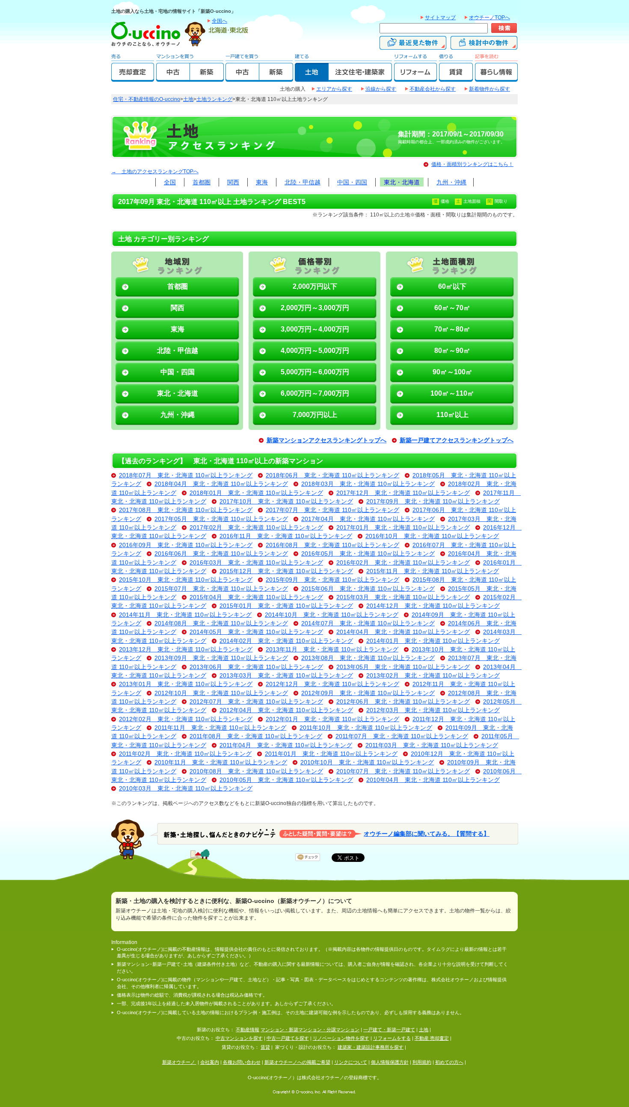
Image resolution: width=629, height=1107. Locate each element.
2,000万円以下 (315, 286)
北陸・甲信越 (302, 182)
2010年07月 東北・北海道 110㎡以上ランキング (403, 771)
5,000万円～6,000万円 (315, 372)
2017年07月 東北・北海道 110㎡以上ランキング (332, 510)
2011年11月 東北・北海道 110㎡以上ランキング (220, 728)
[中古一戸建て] (242, 78)
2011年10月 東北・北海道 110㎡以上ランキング (366, 728)
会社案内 (209, 1062)
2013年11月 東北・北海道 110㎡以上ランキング (332, 649)
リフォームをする (392, 1038)
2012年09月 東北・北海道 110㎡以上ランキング (368, 693)
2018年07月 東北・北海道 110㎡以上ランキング (185, 475)
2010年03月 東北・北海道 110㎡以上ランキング (185, 788)
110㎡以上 (452, 414)
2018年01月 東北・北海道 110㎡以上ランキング (256, 493)
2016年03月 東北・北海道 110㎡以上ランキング (256, 562)
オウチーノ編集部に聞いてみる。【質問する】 (427, 833)
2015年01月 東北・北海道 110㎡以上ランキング (286, 606)
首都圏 (202, 182)
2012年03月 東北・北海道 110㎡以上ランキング (433, 710)
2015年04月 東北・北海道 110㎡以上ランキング (256, 597)
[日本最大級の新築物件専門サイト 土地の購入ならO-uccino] (147, 46)
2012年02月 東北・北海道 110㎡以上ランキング (185, 719)
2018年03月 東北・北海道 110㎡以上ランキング (368, 484)
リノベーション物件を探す (341, 1038)
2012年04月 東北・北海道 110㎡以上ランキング (286, 710)
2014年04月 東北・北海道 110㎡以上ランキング (403, 632)
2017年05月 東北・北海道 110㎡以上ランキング (221, 519)
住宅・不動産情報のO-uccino (146, 99)
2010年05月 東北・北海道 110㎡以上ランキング (286, 780)
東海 (262, 182)
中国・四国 (352, 182)
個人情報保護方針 (390, 1062)
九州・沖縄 (451, 182)
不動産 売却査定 (432, 1038)
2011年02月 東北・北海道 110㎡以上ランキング (185, 754)
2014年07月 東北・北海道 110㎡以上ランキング (368, 623)
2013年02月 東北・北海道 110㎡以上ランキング (433, 675)
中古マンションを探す (239, 1038)
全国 (170, 182)
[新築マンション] (207, 78)
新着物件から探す (489, 89)
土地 (188, 99)
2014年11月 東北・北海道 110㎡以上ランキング (185, 615)
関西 (233, 182)
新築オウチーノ (179, 1062)
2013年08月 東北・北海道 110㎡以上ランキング (368, 658)
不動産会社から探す (432, 89)
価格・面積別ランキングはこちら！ (472, 164)
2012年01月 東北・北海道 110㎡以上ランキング (332, 719)
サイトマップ (440, 18)
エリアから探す (334, 89)
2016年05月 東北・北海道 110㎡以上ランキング (368, 554)
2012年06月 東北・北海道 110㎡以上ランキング (403, 702)
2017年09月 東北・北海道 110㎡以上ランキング (433, 501)
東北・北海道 (402, 182)
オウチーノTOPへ (489, 18)
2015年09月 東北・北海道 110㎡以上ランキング (332, 580)
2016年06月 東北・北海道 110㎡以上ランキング (221, 554)
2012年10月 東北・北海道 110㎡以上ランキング (221, 693)
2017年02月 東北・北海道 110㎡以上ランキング (256, 527)
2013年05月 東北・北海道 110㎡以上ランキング (403, 667)
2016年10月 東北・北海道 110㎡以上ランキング (432, 536)
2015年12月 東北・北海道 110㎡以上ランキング (286, 571)
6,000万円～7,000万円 (315, 393)
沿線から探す (380, 89)
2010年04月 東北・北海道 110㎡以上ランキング (433, 780)
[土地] (312, 78)
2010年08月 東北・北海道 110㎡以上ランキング (256, 771)
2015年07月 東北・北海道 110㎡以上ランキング (221, 589)
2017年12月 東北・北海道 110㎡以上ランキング (403, 493)
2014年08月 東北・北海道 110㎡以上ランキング (221, 623)
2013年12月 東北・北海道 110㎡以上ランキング (185, 649)
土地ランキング (214, 99)
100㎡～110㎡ (452, 393)
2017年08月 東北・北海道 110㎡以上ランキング (185, 510)
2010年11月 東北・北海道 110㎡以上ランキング (220, 762)
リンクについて (350, 1062)
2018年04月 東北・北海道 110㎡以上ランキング (221, 484)
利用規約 (421, 1062)
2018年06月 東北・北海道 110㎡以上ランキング (332, 475)
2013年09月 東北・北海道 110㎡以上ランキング (221, 658)
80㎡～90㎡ (452, 350)
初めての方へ (449, 1062)
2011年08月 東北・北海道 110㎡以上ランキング (256, 736)
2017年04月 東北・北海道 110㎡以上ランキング (368, 519)
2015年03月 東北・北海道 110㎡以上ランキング (403, 597)
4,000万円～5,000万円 (315, 350)
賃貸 (265, 1047)
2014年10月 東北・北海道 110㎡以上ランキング (331, 615)
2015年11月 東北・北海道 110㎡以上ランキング (432, 571)
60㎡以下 (452, 286)
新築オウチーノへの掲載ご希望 (297, 1062)
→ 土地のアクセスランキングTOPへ (155, 172)
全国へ (219, 21)
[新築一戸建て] (276, 78)
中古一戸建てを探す (288, 1038)
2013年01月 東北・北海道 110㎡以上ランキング (185, 684)
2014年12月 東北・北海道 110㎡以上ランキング (433, 606)
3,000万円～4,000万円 (315, 329)
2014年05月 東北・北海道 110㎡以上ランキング (256, 632)
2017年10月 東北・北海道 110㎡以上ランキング (286, 501)
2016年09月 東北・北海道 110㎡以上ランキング (185, 545)
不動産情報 (247, 1029)
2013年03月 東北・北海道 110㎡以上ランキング (286, 675)
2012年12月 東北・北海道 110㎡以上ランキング (332, 684)
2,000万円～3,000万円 (315, 307)
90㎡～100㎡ (452, 372)
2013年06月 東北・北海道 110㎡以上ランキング (256, 667)
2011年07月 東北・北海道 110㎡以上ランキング (401, 736)
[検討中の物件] (484, 46)
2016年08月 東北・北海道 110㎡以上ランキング (332, 545)
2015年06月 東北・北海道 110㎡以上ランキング (368, 589)
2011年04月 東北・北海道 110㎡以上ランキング (286, 745)
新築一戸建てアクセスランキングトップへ (456, 440)
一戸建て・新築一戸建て (389, 1029)
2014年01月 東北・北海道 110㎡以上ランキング (433, 641)
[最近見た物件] (413, 46)
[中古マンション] (173, 78)
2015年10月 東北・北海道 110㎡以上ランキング (185, 580)
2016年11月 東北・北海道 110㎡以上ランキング (286, 536)
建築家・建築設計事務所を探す (371, 1047)
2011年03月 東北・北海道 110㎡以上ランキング (431, 745)
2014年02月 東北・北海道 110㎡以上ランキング (286, 641)
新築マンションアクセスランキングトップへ (326, 440)
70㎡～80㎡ (452, 329)
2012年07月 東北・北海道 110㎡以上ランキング (256, 702)
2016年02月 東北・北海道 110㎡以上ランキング (403, 562)
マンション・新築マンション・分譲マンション (310, 1029)
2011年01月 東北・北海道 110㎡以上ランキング (331, 754)
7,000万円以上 (315, 414)
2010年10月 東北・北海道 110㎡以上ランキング (367, 762)
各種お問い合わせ (242, 1062)
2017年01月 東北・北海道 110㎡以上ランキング (403, 527)
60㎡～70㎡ (452, 307)
